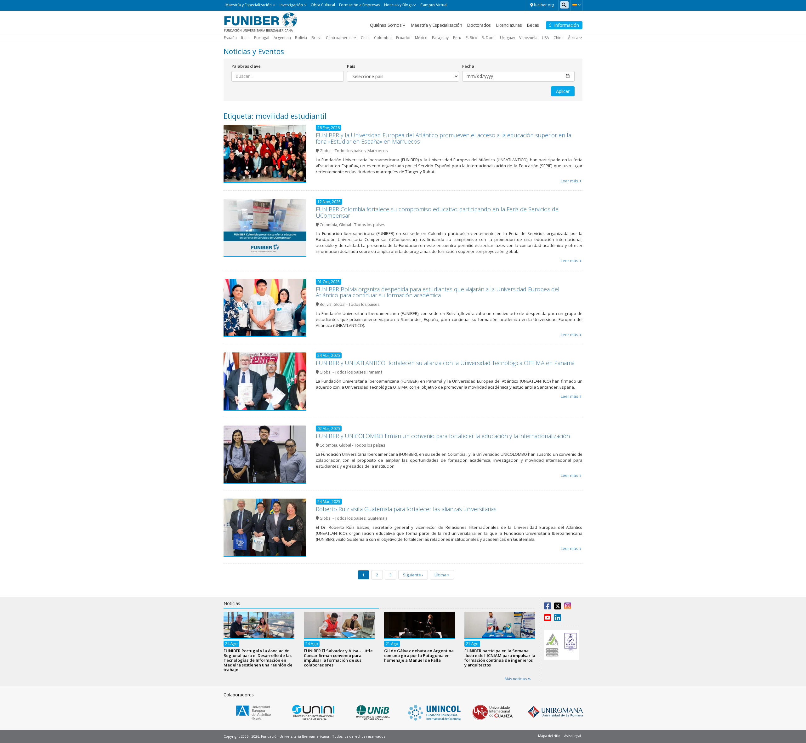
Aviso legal (572, 735)
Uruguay (507, 37)
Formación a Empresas (359, 5)
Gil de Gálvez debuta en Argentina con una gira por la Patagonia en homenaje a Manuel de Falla (419, 655)
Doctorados (479, 25)
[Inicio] (261, 22)
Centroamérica (339, 37)
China (558, 37)
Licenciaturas (509, 25)
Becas (533, 25)
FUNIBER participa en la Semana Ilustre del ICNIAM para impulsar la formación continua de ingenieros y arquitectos (499, 658)
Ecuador (403, 37)
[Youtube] (547, 619)
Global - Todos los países (343, 150)
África (573, 37)
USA (545, 37)
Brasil (316, 37)
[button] (576, 4)
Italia (245, 37)
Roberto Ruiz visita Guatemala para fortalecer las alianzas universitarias (406, 509)
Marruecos (377, 150)
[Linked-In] (557, 619)
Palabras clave (246, 66)
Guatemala (377, 518)
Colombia (383, 37)
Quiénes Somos (385, 25)
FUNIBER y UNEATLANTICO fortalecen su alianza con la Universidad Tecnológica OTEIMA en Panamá (445, 363)
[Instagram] (567, 607)
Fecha (468, 66)
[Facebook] (547, 607)
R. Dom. (489, 37)
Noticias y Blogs (398, 5)
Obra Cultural (323, 5)
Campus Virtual (433, 5)
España (230, 37)
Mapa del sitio (549, 735)
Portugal (261, 37)
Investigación (291, 5)
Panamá (375, 372)
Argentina (282, 37)
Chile (365, 37)
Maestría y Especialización (248, 5)
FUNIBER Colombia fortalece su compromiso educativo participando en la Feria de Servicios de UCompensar (437, 212)
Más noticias (516, 679)
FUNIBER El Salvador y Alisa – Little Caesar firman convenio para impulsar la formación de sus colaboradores (338, 658)
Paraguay (440, 37)
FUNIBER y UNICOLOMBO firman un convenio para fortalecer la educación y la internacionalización (443, 436)
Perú (457, 37)
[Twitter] (557, 607)
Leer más (569, 181)
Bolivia (301, 37)
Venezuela (528, 37)
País (351, 66)
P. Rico (471, 37)
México (421, 37)
